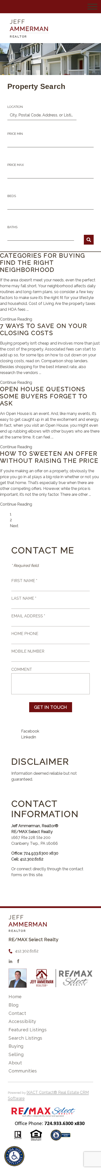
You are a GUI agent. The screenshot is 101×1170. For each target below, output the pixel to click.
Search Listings (25, 1038)
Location (15, 107)
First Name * (24, 580)
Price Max (15, 165)
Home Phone (24, 633)
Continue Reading (16, 319)
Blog (14, 1005)
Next (14, 525)
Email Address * (28, 616)
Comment (21, 669)
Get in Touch (50, 707)
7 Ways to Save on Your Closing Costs (43, 329)
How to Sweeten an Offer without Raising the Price (49, 457)
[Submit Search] (89, 240)
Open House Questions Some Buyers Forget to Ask (44, 396)
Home (15, 996)
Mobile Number (27, 651)
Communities (23, 1070)
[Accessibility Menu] (14, 1156)
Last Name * (23, 598)
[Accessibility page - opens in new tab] (60, 1137)
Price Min (15, 134)
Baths (12, 227)
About (15, 1062)
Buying (16, 1046)
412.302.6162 (26, 951)
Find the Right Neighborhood (27, 266)
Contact (17, 1013)
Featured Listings (28, 1029)
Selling (16, 1054)
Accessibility (22, 1021)
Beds (11, 196)
